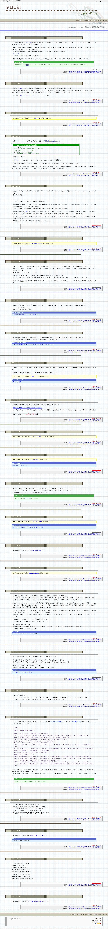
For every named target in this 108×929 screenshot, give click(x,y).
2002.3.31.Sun (16, 896)
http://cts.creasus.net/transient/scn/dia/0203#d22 (84, 639)
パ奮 (25, 211)
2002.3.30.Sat (16, 859)
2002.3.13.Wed (16, 400)
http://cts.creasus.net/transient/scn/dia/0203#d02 (84, 100)
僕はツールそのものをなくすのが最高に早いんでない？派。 (28, 527)
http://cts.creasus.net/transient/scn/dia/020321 (84, 580)
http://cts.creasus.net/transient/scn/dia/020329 (84, 848)
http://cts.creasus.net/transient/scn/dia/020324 (84, 679)
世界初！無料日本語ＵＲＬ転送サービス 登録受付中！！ (27, 408)
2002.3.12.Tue (16, 363)
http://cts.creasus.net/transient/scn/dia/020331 (84, 908)
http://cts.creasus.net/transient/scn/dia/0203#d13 (84, 419)
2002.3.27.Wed (16, 717)
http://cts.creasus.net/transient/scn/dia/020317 (84, 506)
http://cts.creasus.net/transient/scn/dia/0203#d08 (84, 320)
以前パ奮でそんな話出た (51, 141)
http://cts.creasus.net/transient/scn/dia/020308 (84, 322)
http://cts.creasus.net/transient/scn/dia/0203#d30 (84, 884)
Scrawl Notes (12, 1)
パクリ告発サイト (76, 721)
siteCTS (3, 1)
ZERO (27, 64)
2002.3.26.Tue (16, 690)
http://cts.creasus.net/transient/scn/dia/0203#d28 (84, 818)
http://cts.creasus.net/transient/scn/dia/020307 (84, 289)
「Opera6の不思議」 (34, 459)
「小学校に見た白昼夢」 (35, 550)
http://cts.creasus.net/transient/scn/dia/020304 (84, 175)
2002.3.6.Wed (16, 238)
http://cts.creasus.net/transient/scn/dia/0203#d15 (84, 471)
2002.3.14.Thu (16, 431)
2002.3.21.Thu (16, 568)
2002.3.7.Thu (16, 261)
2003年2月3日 (27, 498)
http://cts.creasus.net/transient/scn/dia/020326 (84, 706)
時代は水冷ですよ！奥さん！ (20, 465)
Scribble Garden (28, 42)
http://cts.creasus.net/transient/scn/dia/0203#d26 (84, 704)
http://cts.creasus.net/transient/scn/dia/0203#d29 (84, 846)
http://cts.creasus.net (96, 921)
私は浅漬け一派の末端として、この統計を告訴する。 (27, 314)
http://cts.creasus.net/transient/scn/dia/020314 (84, 444)
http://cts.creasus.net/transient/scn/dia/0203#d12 (84, 387)
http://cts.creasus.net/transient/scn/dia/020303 (84, 125)
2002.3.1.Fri (15, 37)
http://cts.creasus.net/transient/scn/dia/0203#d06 (84, 249)
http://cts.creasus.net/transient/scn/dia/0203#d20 (84, 555)
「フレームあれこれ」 (35, 118)
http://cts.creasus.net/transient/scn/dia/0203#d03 (84, 124)
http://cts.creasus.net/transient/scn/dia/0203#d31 (84, 906)
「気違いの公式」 (34, 573)
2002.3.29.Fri (16, 830)
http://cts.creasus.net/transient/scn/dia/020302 (84, 102)
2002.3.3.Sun (16, 113)
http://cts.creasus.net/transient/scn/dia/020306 (84, 250)
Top (7, 1)
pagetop (82, 914)
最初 (78, 20)
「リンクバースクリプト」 (36, 521)
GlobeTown (22, 280)
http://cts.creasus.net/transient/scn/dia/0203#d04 (84, 174)
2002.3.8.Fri (15, 300)
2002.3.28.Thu (16, 800)
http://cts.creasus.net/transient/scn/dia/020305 (84, 227)
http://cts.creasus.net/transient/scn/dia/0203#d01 (84, 71)
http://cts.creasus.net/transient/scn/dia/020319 (84, 534)
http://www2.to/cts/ (17, 53)
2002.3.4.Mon (16, 136)
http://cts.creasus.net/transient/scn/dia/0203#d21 (84, 578)
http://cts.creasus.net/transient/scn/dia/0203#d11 (84, 350)
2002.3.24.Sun (16, 652)
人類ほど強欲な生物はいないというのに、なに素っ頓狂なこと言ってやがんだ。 (34, 344)
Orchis (20, 88)
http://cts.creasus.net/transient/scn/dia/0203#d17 (84, 504)
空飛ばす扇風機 (17, 381)
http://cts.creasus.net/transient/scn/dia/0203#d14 (84, 442)
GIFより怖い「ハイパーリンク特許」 (22, 672)
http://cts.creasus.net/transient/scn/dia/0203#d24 (84, 678)
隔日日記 (18, 1)
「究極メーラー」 (34, 376)
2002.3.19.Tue (16, 516)
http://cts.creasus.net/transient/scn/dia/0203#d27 (84, 787)
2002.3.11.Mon (16, 332)
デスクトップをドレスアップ (26, 95)
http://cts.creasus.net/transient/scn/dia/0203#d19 (84, 533)
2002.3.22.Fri (16, 591)
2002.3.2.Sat (16, 83)
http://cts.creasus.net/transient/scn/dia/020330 (84, 885)
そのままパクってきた (56, 721)
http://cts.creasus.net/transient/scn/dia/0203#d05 (84, 226)
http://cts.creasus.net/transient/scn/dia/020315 (84, 472)
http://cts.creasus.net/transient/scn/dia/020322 (84, 641)
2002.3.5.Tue (16, 186)
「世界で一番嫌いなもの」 (36, 243)
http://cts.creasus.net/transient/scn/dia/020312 (84, 389)
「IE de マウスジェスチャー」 (37, 436)
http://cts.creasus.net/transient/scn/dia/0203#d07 (84, 288)
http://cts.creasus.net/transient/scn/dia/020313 (84, 421)
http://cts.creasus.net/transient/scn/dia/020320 (84, 557)
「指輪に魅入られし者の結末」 (37, 901)
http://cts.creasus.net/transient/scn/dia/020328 (84, 819)
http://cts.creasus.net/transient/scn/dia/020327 (84, 789)
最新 (92, 20)
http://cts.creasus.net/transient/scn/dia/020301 (84, 72)
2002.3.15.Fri (16, 455)
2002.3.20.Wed (16, 545)
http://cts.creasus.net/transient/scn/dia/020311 (84, 352)
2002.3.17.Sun (16, 483)
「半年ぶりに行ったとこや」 (36, 835)
